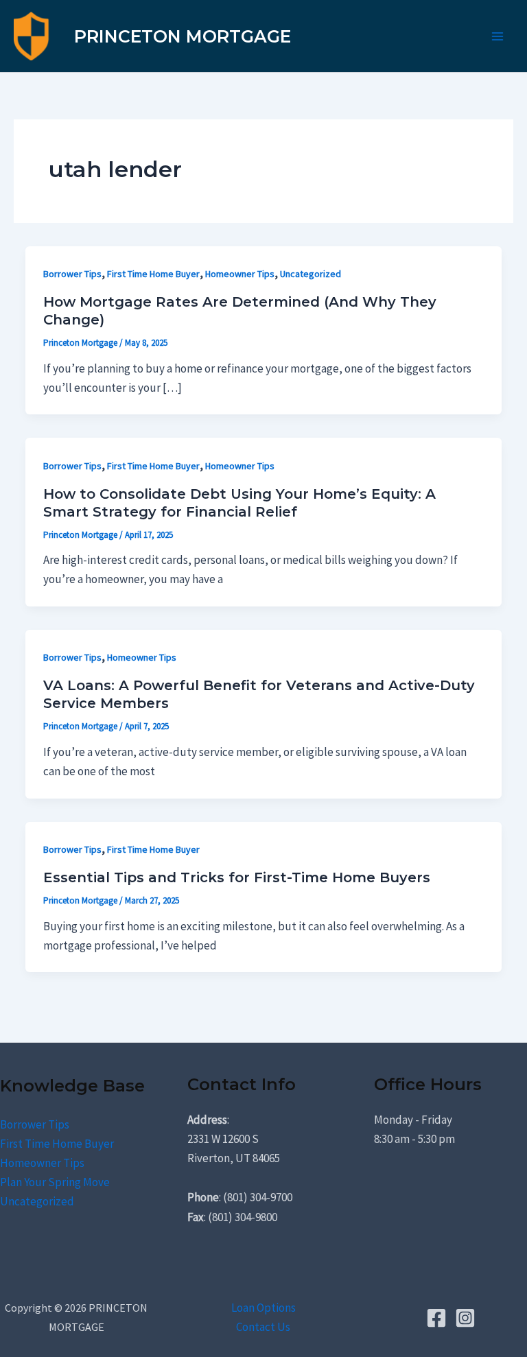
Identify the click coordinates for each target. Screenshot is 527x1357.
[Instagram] (465, 1318)
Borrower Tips (72, 274)
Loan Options (263, 1307)
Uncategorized (310, 274)
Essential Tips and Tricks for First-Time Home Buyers (236, 877)
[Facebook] (436, 1318)
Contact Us (263, 1326)
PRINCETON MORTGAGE (182, 36)
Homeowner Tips (239, 274)
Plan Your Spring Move (55, 1182)
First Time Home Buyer (153, 274)
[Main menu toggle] (498, 36)
